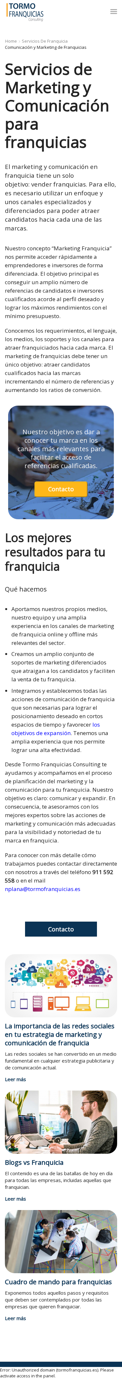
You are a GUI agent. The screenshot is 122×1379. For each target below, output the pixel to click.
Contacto (61, 489)
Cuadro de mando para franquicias (58, 1281)
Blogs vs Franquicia (34, 1162)
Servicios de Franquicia (45, 41)
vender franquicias (58, 184)
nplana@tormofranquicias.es (42, 889)
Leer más (15, 1079)
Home (11, 41)
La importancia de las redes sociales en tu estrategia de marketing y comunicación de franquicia (60, 1034)
